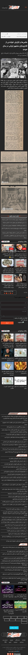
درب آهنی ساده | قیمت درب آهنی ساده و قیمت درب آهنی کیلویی (14, 554)
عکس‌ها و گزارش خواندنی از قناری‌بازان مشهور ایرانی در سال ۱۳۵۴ (15, 46)
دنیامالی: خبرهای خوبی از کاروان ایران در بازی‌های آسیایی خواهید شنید (14, 485)
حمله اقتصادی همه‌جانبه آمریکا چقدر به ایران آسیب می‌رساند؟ (15, 438)
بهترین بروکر (12, 620)
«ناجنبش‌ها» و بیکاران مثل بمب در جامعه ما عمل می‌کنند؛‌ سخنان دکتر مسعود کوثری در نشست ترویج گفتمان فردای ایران (14, 518)
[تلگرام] (8, 654)
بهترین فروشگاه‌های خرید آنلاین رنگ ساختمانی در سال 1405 (13, 567)
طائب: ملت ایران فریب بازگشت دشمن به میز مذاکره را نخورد (13, 477)
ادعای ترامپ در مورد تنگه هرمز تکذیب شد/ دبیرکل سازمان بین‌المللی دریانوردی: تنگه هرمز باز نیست (14, 431)
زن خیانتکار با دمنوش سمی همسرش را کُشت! (16, 531)
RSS (6, 642)
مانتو (26, 617)
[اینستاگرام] (12, 654)
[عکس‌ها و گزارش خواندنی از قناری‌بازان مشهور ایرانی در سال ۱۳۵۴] (14, 68)
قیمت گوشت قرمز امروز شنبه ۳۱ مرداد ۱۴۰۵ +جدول (15, 525)
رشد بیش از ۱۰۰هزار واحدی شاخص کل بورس (16, 474)
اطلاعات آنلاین (14, 7)
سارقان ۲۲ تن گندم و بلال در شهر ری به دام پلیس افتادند (14, 501)
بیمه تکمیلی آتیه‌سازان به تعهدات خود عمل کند (16, 541)
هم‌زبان (11, 640)
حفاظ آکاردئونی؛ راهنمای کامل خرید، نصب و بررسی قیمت (14, 561)
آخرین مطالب (22, 455)
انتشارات (15, 642)
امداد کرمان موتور (7, 617)
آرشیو (10, 642)
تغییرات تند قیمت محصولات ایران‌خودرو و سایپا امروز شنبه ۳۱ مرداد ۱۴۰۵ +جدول (14, 445)
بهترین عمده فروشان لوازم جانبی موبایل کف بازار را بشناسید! (16, 570)
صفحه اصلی (24, 34)
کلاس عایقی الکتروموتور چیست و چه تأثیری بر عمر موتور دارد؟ (15, 574)
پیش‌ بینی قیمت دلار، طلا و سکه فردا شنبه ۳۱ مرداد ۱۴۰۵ (14, 449)
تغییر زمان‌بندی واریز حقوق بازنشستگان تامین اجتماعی (14, 442)
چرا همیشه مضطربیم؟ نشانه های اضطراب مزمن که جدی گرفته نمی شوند (14, 579)
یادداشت (21, 642)
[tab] (23, 413)
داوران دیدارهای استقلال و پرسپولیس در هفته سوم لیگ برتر (13, 522)
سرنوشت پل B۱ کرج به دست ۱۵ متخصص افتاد (16, 427)
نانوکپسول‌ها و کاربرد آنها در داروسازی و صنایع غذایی (15, 471)
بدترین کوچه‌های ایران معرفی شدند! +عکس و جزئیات (14, 222)
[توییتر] (10, 654)
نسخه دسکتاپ (14, 628)
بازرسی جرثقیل (20, 617)
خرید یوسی (24, 620)
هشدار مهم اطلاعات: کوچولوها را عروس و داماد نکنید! (14, 225)
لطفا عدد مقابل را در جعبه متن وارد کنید (21, 319)
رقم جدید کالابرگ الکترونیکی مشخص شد (17, 458)
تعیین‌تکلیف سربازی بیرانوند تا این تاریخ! (17, 534)
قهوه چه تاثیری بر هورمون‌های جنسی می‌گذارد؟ (16, 528)
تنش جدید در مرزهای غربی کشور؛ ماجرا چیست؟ (16, 434)
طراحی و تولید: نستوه (12, 651)
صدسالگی (19, 34)
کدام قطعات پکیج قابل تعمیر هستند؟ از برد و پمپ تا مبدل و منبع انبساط (14, 564)
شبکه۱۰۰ (23, 640)
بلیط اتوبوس (24, 622)
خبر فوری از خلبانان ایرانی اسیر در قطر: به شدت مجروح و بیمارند (15, 423)
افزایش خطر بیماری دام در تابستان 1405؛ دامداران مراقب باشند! (14, 548)
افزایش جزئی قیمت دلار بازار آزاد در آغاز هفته (17, 493)
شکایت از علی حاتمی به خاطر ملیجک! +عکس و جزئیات (13, 233)
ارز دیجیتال (7, 620)
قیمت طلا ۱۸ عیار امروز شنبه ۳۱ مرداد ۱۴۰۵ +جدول (15, 452)
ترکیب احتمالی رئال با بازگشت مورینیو (18, 461)
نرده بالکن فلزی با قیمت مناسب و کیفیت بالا (16, 551)
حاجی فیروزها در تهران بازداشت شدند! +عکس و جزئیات (13, 220)
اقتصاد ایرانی (18, 620)
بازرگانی (23, 544)
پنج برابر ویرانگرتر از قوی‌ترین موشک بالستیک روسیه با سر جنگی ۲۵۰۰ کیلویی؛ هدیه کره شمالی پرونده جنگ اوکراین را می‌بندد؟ (14, 418)
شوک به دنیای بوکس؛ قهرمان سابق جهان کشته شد (15, 464)
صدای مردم (5, 640)
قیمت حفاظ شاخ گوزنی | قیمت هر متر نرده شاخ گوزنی (15, 558)
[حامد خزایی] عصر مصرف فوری (19, 499)
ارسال (7, 323)
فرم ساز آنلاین (14, 617)
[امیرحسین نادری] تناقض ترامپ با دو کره (17, 496)
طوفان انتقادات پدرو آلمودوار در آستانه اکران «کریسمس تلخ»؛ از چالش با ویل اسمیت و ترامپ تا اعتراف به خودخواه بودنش (15, 513)
